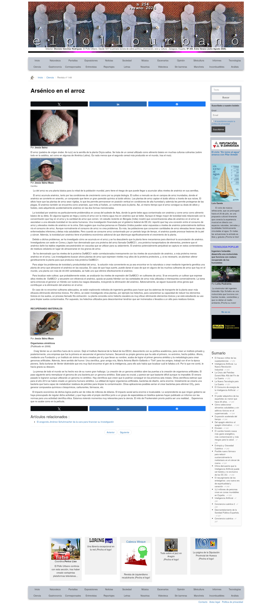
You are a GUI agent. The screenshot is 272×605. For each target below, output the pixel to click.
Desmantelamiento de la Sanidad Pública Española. (227, 512)
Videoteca (163, 66)
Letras (127, 66)
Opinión (181, 60)
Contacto (202, 601)
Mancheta (199, 66)
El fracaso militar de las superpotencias (225, 359)
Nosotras (145, 66)
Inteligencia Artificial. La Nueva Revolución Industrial (226, 366)
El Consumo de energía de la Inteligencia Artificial (227, 390)
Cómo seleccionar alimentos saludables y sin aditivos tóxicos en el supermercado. (227, 409)
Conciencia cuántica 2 (226, 505)
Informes (216, 60)
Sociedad (127, 60)
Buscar (225, 97)
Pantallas (73, 60)
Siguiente (124, 432)
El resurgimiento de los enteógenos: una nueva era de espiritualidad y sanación (227, 482)
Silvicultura (198, 60)
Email (214, 110)
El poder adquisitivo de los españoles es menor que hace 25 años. (227, 398)
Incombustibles (216, 66)
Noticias (109, 60)
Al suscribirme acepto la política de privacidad (223, 122)
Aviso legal (214, 601)
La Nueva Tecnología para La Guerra (226, 383)
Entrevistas (91, 66)
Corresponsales (73, 66)
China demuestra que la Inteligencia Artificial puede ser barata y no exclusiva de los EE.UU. (227, 470)
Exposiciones (91, 60)
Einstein (222, 427)
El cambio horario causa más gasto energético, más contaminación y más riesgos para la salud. (227, 436)
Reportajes (109, 66)
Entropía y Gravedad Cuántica (224, 447)
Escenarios (162, 60)
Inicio (37, 60)
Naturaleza (55, 60)
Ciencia (37, 66)
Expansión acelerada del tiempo (226, 418)
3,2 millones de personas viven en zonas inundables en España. (227, 492)
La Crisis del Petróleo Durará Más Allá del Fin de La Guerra (227, 375)
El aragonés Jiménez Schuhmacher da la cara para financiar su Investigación (75, 421)
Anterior (111, 432)
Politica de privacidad (232, 601)
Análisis (235, 66)
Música (145, 60)
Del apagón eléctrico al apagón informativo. (227, 424)
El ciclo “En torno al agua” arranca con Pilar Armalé (226, 153)
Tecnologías (235, 60)
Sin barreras (181, 66)
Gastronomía (55, 66)
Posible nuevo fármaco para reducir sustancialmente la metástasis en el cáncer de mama (227, 457)
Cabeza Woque (136, 541)
